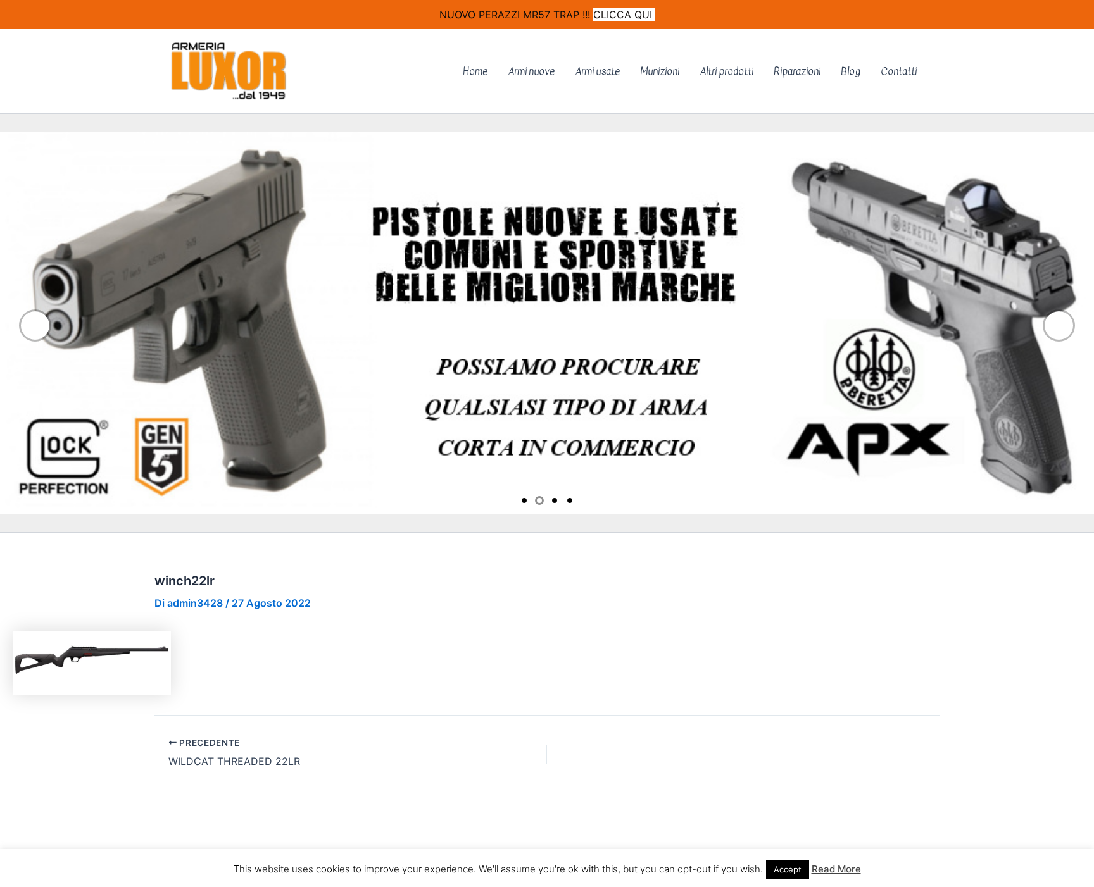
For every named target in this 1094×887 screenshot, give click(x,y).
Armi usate (597, 71)
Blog (850, 71)
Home (475, 71)
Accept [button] (788, 869)
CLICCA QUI (624, 14)
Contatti (899, 71)
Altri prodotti (726, 71)
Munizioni (659, 71)
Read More (836, 869)
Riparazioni (797, 71)
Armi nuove (531, 71)
